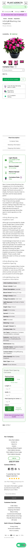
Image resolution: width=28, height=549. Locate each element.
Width (7, 392)
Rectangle (9, 379)
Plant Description (14, 137)
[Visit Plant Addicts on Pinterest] (16, 469)
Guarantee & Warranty (14, 507)
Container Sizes (14, 141)
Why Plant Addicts (14, 440)
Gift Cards (14, 520)
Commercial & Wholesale (14, 514)
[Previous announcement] (2, 15)
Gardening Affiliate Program (14, 448)
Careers (14, 446)
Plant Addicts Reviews (14, 450)
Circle (18, 379)
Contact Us (14, 442)
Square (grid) (9, 408)
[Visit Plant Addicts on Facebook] (9, 469)
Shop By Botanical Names (14, 518)
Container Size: (9, 67)
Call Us (14, 458)
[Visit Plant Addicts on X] (19, 469)
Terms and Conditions (14, 528)
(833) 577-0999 (14, 461)
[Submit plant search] (25, 7)
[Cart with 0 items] (25, 3)
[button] (4, 3)
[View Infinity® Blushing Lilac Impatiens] (5, 62)
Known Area (14, 382)
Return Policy (14, 512)
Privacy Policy (14, 526)
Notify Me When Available (11, 79)
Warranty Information (14, 144)
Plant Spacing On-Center (13, 398)
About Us (14, 444)
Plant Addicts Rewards (14, 454)
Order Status (14, 505)
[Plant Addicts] (15, 3)
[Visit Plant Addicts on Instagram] (12, 469)
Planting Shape (9, 376)
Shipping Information (14, 148)
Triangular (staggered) (18, 408)
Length (8, 386)
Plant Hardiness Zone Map (14, 516)
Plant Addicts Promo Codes (14, 452)
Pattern (7, 405)
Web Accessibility (14, 530)
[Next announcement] (26, 15)
